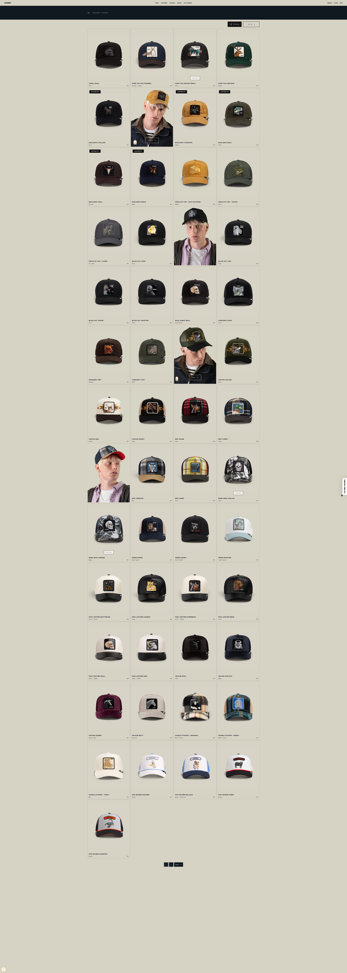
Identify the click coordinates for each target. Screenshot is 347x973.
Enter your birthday (148, 493)
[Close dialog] (206, 455)
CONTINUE (156, 506)
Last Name (145, 485)
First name (145, 477)
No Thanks (155, 516)
